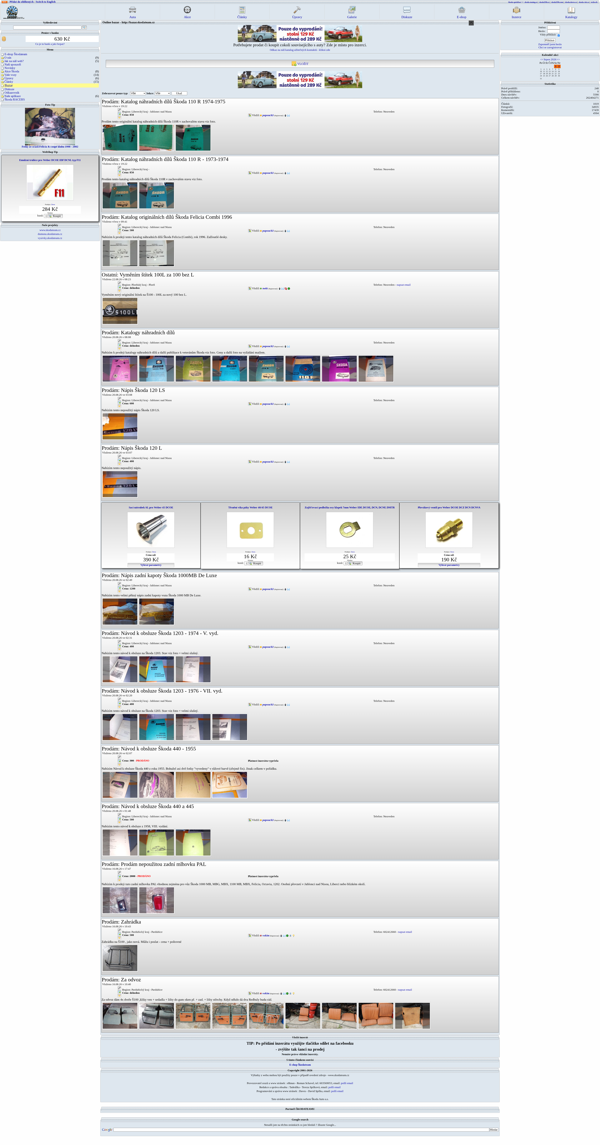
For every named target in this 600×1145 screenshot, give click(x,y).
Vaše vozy (10, 74)
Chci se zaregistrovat (550, 47)
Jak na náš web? (14, 61)
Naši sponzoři (13, 64)
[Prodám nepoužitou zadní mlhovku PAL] (120, 900)
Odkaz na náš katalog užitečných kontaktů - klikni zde (300, 49)
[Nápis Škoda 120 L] (120, 483)
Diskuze (9, 89)
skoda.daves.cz (571, 2)
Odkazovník (12, 92)
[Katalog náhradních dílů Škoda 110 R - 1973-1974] (120, 195)
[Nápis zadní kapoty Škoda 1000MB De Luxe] (120, 611)
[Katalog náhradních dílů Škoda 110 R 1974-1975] (120, 137)
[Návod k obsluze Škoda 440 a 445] (120, 842)
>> (558, 59)
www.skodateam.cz (50, 230)
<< (541, 59)
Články (8, 81)
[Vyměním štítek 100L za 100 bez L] (120, 310)
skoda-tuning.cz (531, 2)
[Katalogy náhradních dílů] (120, 368)
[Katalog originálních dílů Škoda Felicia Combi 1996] (120, 252)
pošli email (347, 1083)
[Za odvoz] (120, 1015)
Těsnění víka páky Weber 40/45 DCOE (250, 507)
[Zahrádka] (120, 957)
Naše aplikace (12, 96)
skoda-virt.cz (584, 2)
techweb (594, 2)
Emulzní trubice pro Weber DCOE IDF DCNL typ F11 (50, 160)
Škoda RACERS (15, 99)
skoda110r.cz (544, 2)
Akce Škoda (11, 71)
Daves (53, 204)
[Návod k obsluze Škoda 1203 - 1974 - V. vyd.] (120, 669)
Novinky (10, 68)
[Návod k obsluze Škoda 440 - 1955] (120, 784)
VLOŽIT (302, 63)
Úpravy (8, 78)
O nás (7, 57)
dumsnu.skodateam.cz (50, 234)
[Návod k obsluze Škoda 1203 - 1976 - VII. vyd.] (120, 726)
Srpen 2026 (550, 59)
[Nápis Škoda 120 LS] (120, 426)
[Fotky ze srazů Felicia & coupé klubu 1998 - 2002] (50, 126)
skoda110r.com (557, 2)
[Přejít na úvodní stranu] (12, 11)
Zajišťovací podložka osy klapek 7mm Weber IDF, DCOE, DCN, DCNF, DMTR (350, 507)
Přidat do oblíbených (21, 1)
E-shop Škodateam (16, 54)
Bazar (9, 85)
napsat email (404, 284)
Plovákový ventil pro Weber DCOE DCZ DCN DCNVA (449, 507)
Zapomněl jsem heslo (550, 44)
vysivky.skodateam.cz (50, 238)
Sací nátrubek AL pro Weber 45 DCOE (151, 507)
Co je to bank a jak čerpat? (50, 44)
